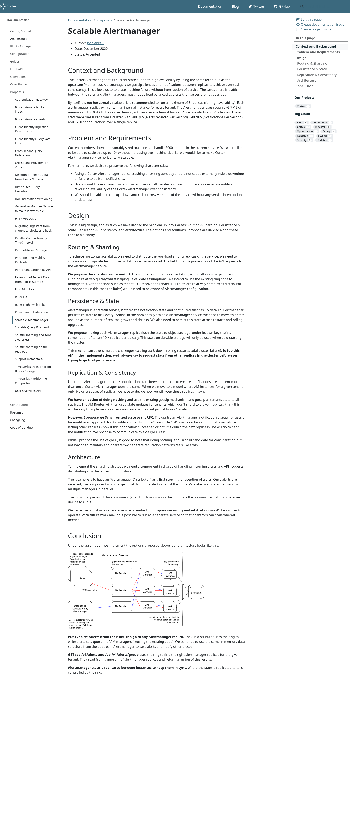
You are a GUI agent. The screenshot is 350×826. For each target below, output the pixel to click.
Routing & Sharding (312, 63)
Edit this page (311, 19)
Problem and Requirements (318, 52)
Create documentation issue (322, 24)
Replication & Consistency (317, 75)
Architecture (306, 80)
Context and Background (316, 46)
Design (301, 58)
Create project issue (315, 29)
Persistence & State (312, 69)
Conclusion (305, 86)
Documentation (80, 20)
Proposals (104, 20)
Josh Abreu (95, 43)
